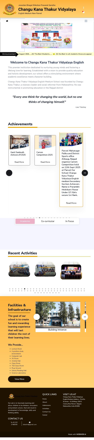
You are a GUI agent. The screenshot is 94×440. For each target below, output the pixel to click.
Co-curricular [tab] (47, 221)
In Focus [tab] (69, 221)
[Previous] (9, 173)
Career (44, 415)
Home (44, 399)
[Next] (85, 173)
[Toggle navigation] (83, 7)
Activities (45, 408)
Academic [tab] (25, 221)
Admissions (46, 405)
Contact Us (46, 412)
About (44, 402)
